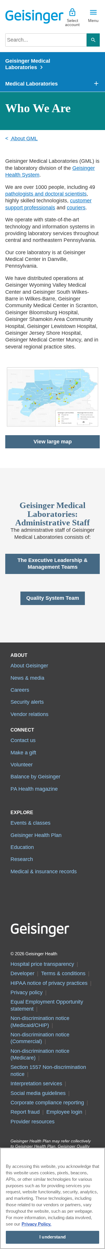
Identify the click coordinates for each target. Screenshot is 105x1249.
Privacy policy (26, 992)
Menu (93, 20)
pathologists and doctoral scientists (46, 194)
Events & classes (30, 823)
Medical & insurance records (43, 871)
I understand (52, 1237)
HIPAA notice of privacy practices (49, 983)
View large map (53, 442)
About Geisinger (29, 666)
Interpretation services (36, 1083)
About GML (24, 138)
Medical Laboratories (31, 84)
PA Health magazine (34, 789)
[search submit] (93, 40)
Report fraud (25, 1112)
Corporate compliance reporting (47, 1103)
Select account (72, 22)
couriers (76, 208)
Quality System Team (52, 598)
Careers (19, 690)
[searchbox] (46, 40)
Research (21, 859)
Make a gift (23, 753)
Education (22, 847)
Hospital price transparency (42, 964)
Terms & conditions (63, 973)
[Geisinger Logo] (28, 16)
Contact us (23, 740)
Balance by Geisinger (35, 777)
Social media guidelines (38, 1093)
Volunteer (21, 765)
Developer (22, 973)
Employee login (64, 1112)
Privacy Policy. (36, 1224)
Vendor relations (29, 714)
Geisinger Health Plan (36, 835)
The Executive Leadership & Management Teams (53, 563)
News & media (27, 678)
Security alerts (27, 702)
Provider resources (32, 1122)
